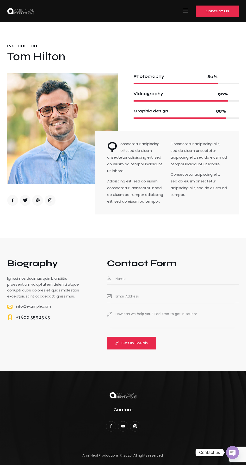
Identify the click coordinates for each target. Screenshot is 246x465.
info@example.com (33, 306)
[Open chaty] (232, 452)
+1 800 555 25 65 (33, 317)
